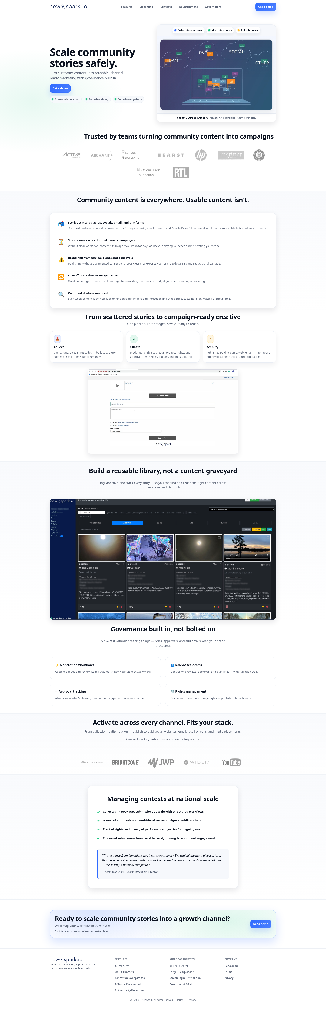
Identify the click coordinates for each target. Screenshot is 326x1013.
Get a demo (265, 7)
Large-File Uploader (182, 972)
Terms (228, 972)
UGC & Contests (124, 972)
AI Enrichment (188, 7)
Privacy (229, 978)
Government (213, 7)
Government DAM (181, 984)
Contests (166, 7)
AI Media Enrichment (128, 984)
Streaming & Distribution (185, 978)
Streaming (146, 7)
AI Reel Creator (179, 966)
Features (126, 7)
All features (122, 966)
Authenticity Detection (129, 990)
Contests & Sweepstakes (130, 978)
